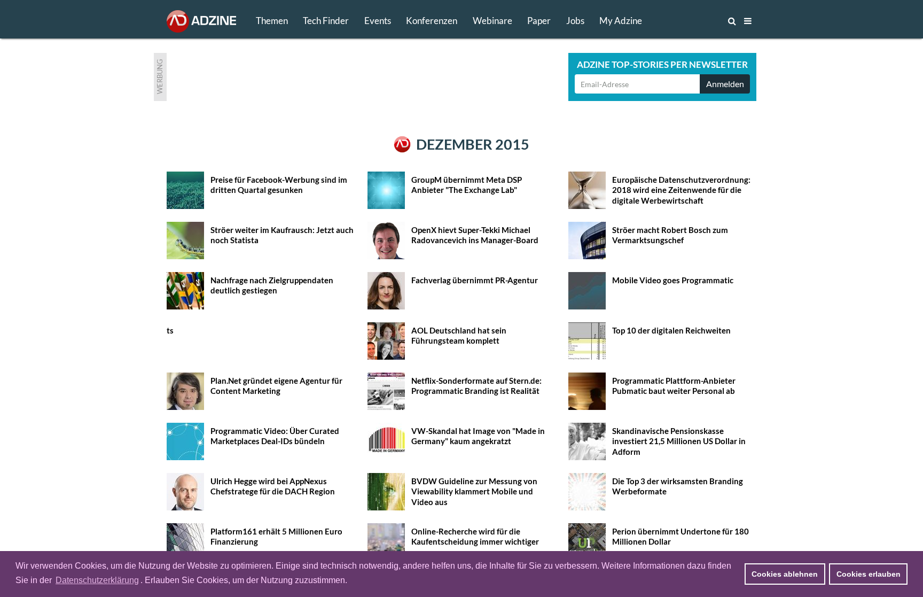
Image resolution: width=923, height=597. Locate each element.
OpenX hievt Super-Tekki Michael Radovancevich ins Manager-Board (474, 235)
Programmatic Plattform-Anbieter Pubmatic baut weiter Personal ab (674, 386)
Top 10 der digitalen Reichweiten (671, 330)
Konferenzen (431, 20)
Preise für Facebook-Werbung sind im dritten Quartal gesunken (278, 185)
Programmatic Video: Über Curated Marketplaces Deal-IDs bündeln (274, 436)
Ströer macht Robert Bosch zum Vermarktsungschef (670, 235)
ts (170, 330)
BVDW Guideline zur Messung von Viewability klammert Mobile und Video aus (474, 491)
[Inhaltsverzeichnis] (748, 21)
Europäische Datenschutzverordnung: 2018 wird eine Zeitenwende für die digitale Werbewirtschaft (681, 190)
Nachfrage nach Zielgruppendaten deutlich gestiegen (271, 285)
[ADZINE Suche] (696, 21)
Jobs (575, 20)
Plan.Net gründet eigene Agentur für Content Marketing (276, 386)
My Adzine (620, 20)
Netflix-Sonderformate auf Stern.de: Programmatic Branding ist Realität (476, 386)
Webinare (492, 20)
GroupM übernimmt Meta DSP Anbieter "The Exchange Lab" (466, 185)
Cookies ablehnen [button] (785, 574)
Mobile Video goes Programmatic (672, 280)
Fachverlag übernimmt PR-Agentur (474, 280)
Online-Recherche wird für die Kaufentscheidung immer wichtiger (475, 536)
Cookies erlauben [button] (868, 574)
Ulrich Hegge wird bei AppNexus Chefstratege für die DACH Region (272, 486)
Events (377, 20)
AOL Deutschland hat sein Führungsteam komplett (458, 335)
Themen (272, 20)
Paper (539, 20)
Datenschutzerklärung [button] (97, 580)
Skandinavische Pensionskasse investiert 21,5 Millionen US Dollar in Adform (679, 441)
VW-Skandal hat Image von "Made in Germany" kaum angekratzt (478, 436)
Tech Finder (326, 20)
